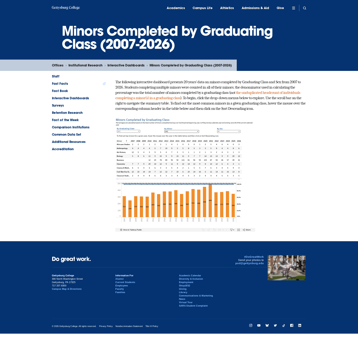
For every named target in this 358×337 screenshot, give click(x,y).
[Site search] (304, 8)
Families (120, 292)
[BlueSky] (267, 326)
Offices (57, 65)
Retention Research (67, 113)
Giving (183, 289)
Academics (176, 8)
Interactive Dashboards (126, 65)
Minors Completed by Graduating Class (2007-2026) (190, 65)
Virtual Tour (186, 302)
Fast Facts (60, 83)
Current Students (125, 282)
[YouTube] (259, 326)
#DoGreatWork (254, 256)
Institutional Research (85, 65)
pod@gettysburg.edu (249, 263)
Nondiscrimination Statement (129, 326)
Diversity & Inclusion (191, 279)
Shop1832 (184, 285)
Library (183, 292)
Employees (121, 285)
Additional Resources (69, 142)
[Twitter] (275, 326)
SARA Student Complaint (193, 305)
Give (280, 8)
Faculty (119, 289)
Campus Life (202, 8)
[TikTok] (283, 326)
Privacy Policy (106, 326)
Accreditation (63, 149)
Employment (186, 282)
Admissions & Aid (255, 8)
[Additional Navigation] (293, 8)
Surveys (58, 105)
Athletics (227, 8)
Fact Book (60, 91)
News (182, 299)
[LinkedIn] (299, 326)
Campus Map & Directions (67, 289)
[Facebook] (291, 326)
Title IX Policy (151, 326)
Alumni (119, 279)
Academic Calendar (190, 275)
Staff (55, 76)
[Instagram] (250, 326)
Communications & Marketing (196, 295)
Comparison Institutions (71, 127)
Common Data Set (66, 134)
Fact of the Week (65, 120)
